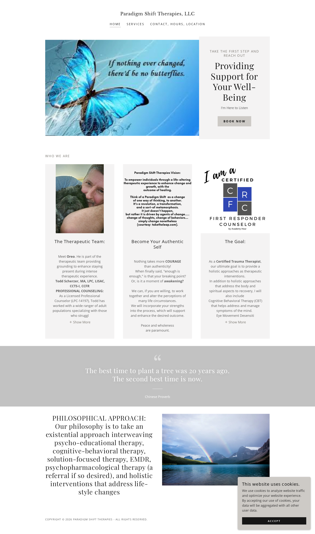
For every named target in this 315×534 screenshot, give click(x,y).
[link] (158, 14)
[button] (80, 322)
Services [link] (135, 24)
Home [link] (115, 24)
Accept (274, 521)
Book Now (234, 121)
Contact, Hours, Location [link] (177, 24)
